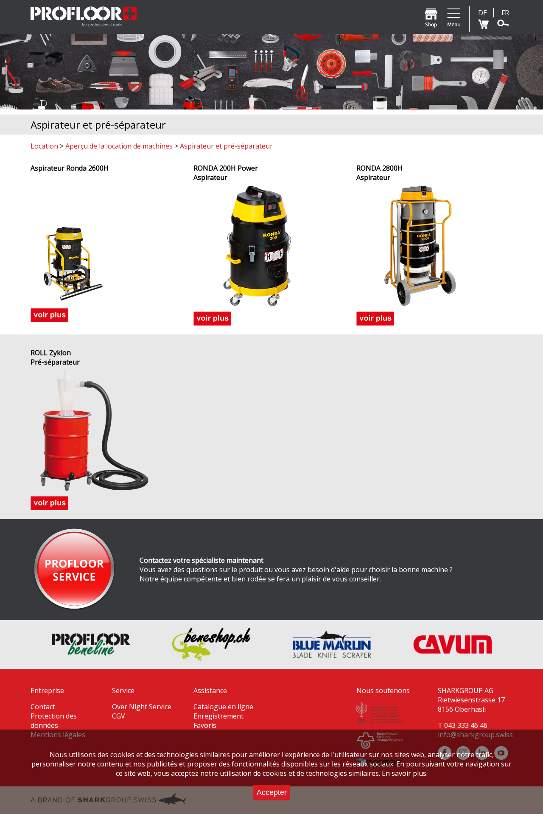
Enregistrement (218, 716)
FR (505, 12)
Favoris (204, 725)
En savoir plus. (405, 773)
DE (482, 12)
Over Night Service (141, 706)
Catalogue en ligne (223, 706)
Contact (43, 706)
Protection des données (54, 720)
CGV (118, 716)
